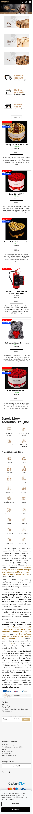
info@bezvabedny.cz (11, 709)
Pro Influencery (6, 758)
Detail (16, 147)
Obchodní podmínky (8, 749)
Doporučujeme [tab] (15, 113)
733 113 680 (8, 711)
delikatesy (17, 629)
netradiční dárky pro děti (17, 570)
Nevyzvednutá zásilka (8, 756)
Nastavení (15, 804)
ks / (15, 770)
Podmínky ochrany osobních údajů (12, 751)
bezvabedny (8, 715)
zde (12, 799)
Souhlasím (16, 809)
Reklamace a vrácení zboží (10, 760)
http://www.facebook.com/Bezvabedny (16, 713)
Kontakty (4, 753)
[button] (2, 9)
